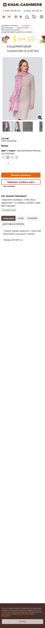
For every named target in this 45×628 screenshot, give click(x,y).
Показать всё (9, 210)
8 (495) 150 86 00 (11, 11)
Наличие (32, 218)
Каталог (26, 26)
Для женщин (7, 28)
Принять (22, 621)
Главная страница (9, 26)
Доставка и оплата (13, 224)
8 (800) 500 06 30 (33, 11)
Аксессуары (22, 28)
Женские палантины (10, 30)
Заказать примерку (21, 175)
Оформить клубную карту (21, 182)
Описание (8, 219)
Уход (20, 218)
